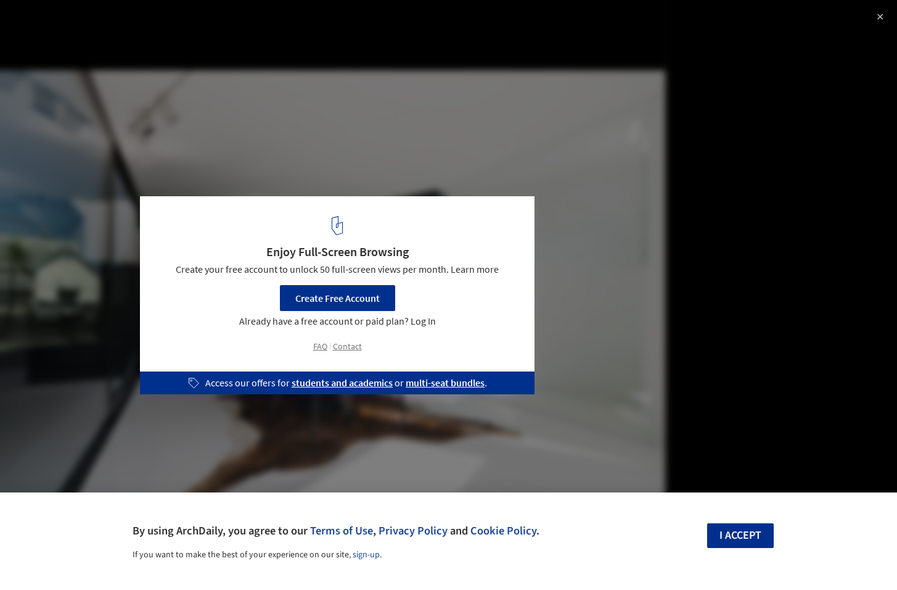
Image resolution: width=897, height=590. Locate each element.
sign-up (366, 555)
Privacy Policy (413, 531)
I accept (740, 535)
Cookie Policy (503, 531)
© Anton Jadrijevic (49, 43)
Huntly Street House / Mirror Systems (128, 22)
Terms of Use (341, 531)
